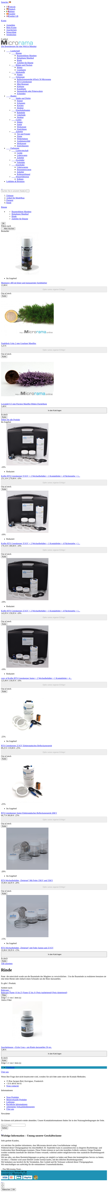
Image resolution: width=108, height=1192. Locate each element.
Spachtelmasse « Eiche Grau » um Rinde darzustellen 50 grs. (26, 1047)
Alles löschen (8, 229)
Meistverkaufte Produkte (16, 1099)
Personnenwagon (24, 169)
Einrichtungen (23, 146)
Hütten (20, 122)
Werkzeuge (21, 127)
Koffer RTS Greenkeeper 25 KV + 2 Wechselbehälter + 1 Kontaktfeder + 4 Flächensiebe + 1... (40, 611)
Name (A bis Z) (16, 992)
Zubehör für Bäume (25, 63)
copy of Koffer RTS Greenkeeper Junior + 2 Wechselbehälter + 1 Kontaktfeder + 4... (36, 678)
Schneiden (21, 93)
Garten (16, 120)
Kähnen (20, 179)
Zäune (19, 136)
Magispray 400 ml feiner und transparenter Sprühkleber (24, 283)
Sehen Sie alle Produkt (10, 419)
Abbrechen (6, 1190)
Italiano (11, 11)
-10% (3, 467)
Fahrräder (21, 162)
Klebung (20, 86)
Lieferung (10, 1102)
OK (3, 223)
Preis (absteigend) (59, 992)
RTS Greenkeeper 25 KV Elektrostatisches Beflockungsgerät (26, 746)
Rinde (19, 60)
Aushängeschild (23, 141)
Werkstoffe (18, 72)
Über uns (5, 1072)
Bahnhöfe (21, 112)
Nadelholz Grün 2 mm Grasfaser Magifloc (18, 343)
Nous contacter (12, 1086)
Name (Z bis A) (29, 992)
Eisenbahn (18, 165)
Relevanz (6, 990)
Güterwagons (22, 167)
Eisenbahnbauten (21, 110)
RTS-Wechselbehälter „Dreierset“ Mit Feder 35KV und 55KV (27, 880)
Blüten (19, 67)
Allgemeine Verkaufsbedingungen (20, 1107)
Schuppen (21, 103)
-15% (3, 939)
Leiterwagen (22, 155)
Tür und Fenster (23, 134)
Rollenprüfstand (23, 174)
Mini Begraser (23, 84)
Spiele (19, 124)
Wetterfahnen (22, 139)
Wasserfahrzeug (20, 177)
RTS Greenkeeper (24, 82)
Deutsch (11, 9)
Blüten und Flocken (22, 65)
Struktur (20, 108)
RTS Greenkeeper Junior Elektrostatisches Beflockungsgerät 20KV (29, 813)
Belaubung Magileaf (25, 58)
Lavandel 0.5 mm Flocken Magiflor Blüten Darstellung (24, 404)
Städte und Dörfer (21, 98)
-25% (3, 737)
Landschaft (13, 51)
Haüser (20, 101)
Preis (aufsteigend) (44, 992)
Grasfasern (21, 70)
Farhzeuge (12, 148)
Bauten (11, 96)
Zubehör (17, 131)
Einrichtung (22, 129)
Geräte (19, 153)
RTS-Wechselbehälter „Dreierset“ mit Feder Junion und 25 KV (27, 948)
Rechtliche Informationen (16, 1104)
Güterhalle (21, 115)
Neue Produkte (12, 1097)
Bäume (17, 53)
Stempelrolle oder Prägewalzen (30, 91)
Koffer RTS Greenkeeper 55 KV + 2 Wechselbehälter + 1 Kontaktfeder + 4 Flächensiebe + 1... (40, 476)
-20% (3, 871)
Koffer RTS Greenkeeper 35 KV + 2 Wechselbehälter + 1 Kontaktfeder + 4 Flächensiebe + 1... (40, 543)
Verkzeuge (18, 77)
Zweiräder (18, 160)
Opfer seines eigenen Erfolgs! (54, 289)
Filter (4, 995)
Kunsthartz (21, 89)
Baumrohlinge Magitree (27, 55)
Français (11, 7)
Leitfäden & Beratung (15, 181)
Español (11, 14)
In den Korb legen (54, 410)
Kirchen (20, 105)
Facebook (10, 1067)
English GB (13, 16)
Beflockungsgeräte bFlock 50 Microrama (34, 79)
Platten (20, 74)
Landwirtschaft (20, 150)
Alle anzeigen (7, 963)
